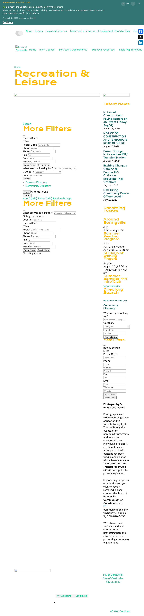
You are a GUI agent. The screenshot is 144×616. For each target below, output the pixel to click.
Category (28, 171)
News (29, 31)
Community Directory (82, 31)
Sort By (27, 195)
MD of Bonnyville (112, 574)
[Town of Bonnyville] (21, 51)
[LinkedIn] (140, 42)
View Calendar (111, 286)
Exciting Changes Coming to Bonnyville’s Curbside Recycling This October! (115, 174)
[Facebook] (140, 31)
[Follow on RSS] (66, 587)
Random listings (62, 198)
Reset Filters (43, 165)
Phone (26, 148)
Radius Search (31, 138)
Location (28, 175)
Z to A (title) (45, 198)
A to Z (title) (30, 198)
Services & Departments (73, 49)
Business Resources (103, 49)
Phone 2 (27, 151)
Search (27, 124)
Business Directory (56, 31)
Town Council (46, 49)
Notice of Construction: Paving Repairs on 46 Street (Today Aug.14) (115, 118)
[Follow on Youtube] (77, 587)
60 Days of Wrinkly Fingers (113, 256)
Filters (26, 192)
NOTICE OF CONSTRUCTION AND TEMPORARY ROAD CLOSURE (115, 138)
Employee (80, 595)
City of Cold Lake (113, 578)
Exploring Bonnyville (130, 49)
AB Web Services (120, 611)
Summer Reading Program (111, 236)
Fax (25, 155)
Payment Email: (73, 569)
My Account (64, 595)
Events (39, 31)
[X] (140, 37)
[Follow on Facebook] (72, 587)
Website (27, 161)
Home (32, 49)
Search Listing (110, 337)
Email (26, 158)
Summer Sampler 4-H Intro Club (115, 278)
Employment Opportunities (114, 31)
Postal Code (30, 144)
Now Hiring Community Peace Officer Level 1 (116, 193)
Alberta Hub (113, 582)
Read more (8, 22)
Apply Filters (29, 165)
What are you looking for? (38, 168)
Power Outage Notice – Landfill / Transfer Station (115, 154)
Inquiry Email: (71, 560)
